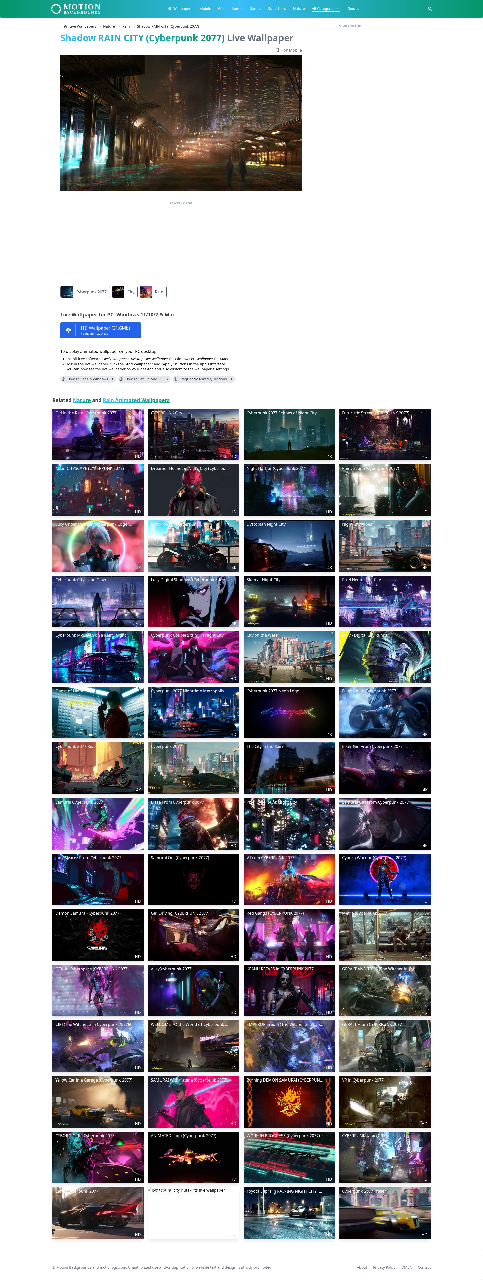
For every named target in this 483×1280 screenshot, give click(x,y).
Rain (126, 26)
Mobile (205, 8)
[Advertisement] (181, 240)
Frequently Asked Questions (203, 379)
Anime (237, 8)
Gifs (221, 8)
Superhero (277, 8)
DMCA (406, 1267)
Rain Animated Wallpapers (136, 400)
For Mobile (291, 50)
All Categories (323, 8)
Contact (424, 1267)
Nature (299, 8)
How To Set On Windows (87, 379)
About (362, 1267)
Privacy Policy (384, 1267)
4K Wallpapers (180, 8)
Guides (353, 8)
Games (255, 8)
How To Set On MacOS (144, 379)
